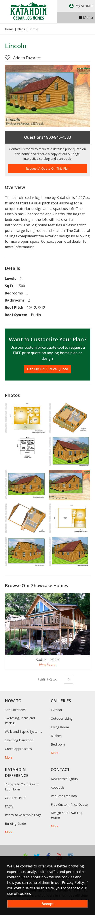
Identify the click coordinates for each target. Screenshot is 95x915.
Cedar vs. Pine (15, 798)
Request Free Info (64, 796)
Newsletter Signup (64, 779)
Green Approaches (18, 749)
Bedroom (58, 744)
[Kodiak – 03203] (47, 624)
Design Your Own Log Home (67, 815)
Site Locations (15, 710)
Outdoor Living (62, 718)
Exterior (56, 710)
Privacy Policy (73, 882)
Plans (21, 29)
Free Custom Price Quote (69, 804)
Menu (87, 17)
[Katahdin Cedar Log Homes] (28, 11)
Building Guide (15, 823)
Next (68, 679)
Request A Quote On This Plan (47, 168)
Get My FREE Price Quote (47, 369)
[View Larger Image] (25, 418)
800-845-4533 (58, 137)
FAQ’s (9, 806)
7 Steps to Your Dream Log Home (21, 786)
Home (9, 29)
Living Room (60, 727)
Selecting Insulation (19, 740)
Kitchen (56, 736)
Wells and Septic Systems (23, 731)
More (9, 757)
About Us (58, 787)
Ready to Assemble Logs (23, 815)
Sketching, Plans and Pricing (20, 720)
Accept (47, 904)
